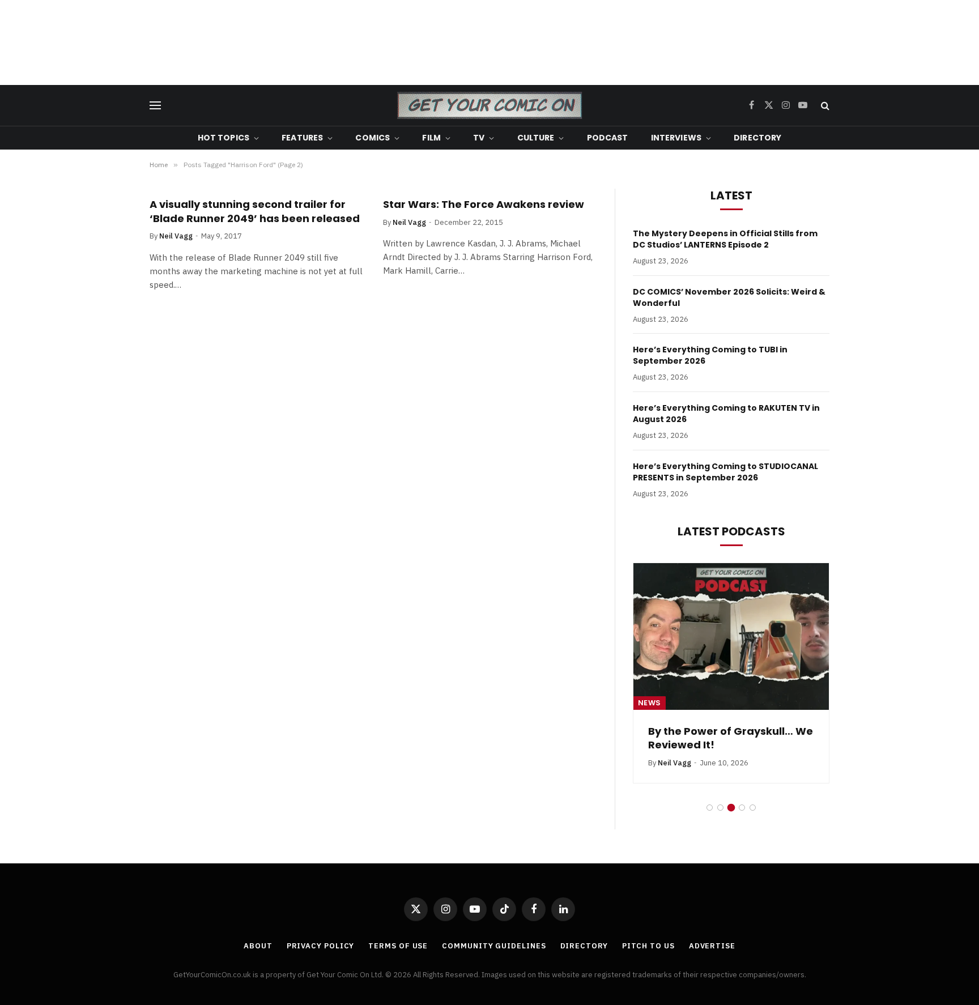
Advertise (712, 946)
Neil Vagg (176, 236)
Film (431, 137)
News (649, 702)
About (258, 946)
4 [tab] (742, 807)
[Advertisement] (489, 42)
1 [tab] (709, 807)
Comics (372, 137)
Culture (536, 137)
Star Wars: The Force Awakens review (483, 204)
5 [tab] (752, 807)
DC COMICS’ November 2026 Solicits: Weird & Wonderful (729, 297)
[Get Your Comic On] (489, 105)
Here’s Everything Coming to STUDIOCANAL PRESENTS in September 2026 (725, 472)
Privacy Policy (321, 946)
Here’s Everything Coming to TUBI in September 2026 (710, 355)
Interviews (676, 137)
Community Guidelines (494, 946)
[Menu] (155, 105)
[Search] (824, 105)
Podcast (607, 137)
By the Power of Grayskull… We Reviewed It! (730, 738)
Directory (757, 137)
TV (478, 137)
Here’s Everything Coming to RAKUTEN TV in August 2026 (726, 413)
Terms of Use (398, 946)
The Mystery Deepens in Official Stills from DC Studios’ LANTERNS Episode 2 (725, 239)
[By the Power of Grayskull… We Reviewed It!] (731, 636)
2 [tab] (720, 807)
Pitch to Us (648, 946)
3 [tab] (731, 807)
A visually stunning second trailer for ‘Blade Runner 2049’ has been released (255, 211)
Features (302, 137)
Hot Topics (223, 137)
